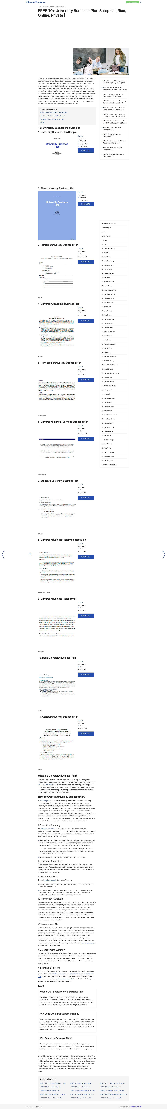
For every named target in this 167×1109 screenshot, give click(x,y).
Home (39, 6)
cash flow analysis (58, 974)
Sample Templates (135, 1106)
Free (133, 2)
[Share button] (30, 554)
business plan (44, 801)
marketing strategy (87, 943)
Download (85, 150)
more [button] (42, 122)
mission (49, 785)
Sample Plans (60, 6)
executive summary (47, 829)
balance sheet (75, 974)
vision (40, 785)
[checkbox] (26, 2)
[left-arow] (3, 554)
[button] (140, 2)
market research (50, 880)
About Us (38, 1107)
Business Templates (49, 6)
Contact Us (29, 1107)
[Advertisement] (83, 32)
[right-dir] (164, 555)
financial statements (65, 979)
